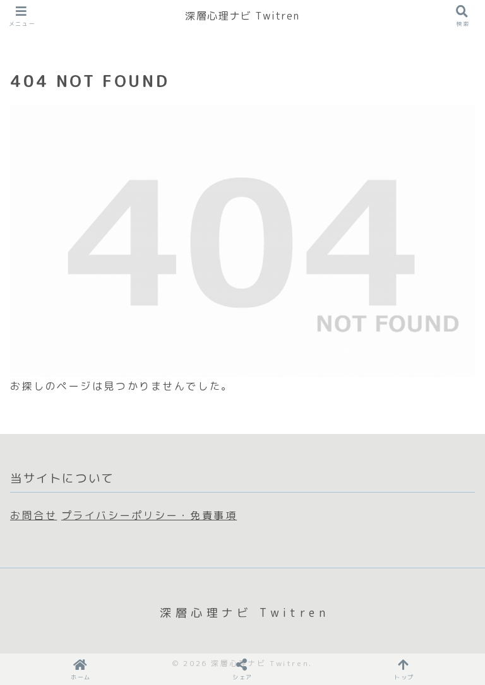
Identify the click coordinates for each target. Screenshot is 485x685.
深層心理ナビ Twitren (242, 16)
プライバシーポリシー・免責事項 (149, 515)
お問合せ (33, 515)
